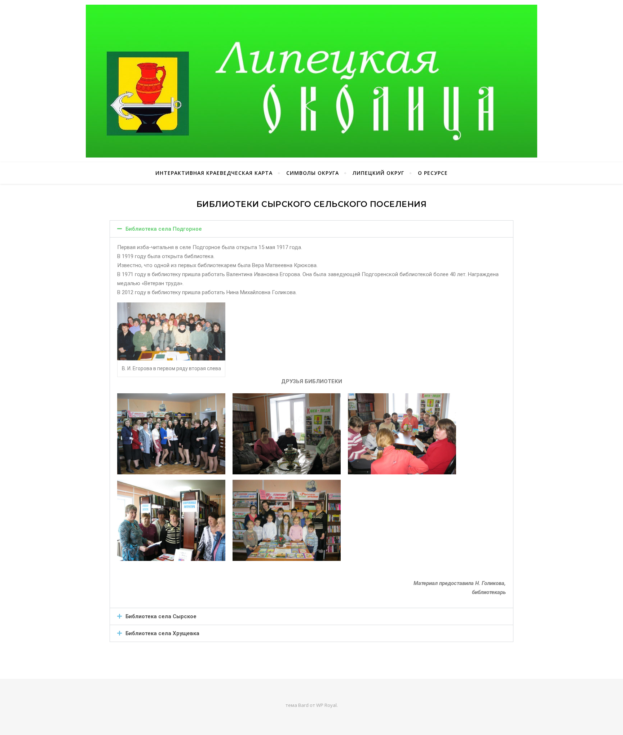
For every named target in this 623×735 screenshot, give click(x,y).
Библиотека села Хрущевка (162, 633)
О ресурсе (433, 172)
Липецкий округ (378, 172)
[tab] (311, 229)
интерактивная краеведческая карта (214, 172)
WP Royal (326, 705)
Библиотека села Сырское (160, 616)
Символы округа (312, 172)
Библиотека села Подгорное (163, 229)
